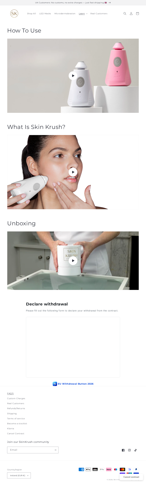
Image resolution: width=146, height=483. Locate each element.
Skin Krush (118, 480)
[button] (83, 14)
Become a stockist (17, 423)
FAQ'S (10, 393)
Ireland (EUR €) (17, 475)
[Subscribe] (55, 450)
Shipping (12, 413)
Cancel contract (131, 477)
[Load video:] (73, 76)
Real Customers (15, 403)
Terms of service (16, 418)
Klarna (10, 428)
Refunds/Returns (16, 408)
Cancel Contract (15, 433)
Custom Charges (16, 398)
